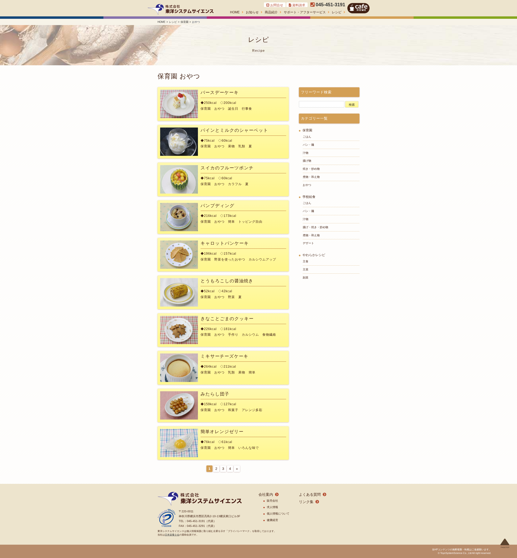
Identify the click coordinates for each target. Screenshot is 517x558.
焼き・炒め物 (311, 168)
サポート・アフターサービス (305, 12)
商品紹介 (271, 12)
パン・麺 (308, 144)
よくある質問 (310, 495)
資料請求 (298, 5)
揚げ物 (307, 160)
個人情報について (278, 513)
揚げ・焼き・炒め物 (315, 227)
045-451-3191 (330, 4)
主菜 (305, 269)
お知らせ (252, 12)
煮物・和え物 (311, 176)
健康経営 (272, 520)
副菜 (305, 277)
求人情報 (272, 507)
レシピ (337, 12)
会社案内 (265, 495)
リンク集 (306, 502)
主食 (305, 261)
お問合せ (276, 5)
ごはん (307, 136)
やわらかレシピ (314, 255)
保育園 (307, 130)
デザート (308, 243)
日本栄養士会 (172, 534)
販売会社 (272, 500)
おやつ (307, 185)
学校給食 (309, 196)
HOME (235, 12)
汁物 (305, 152)
